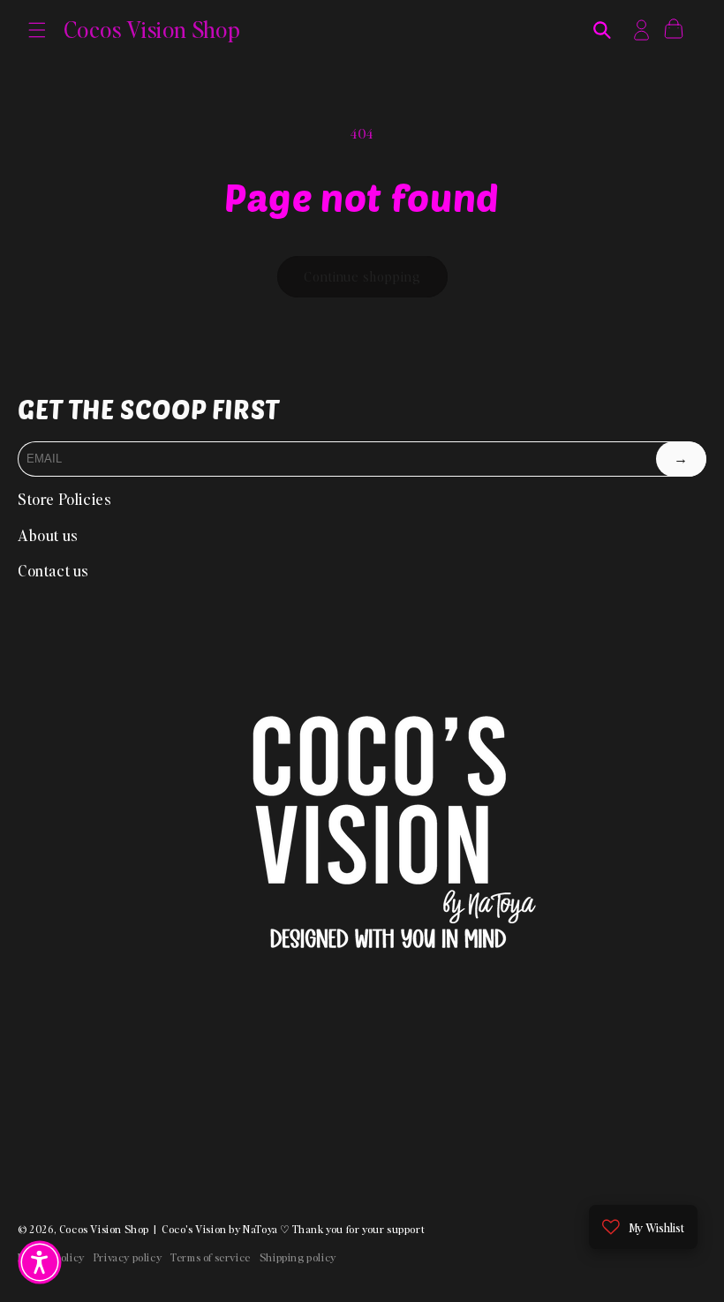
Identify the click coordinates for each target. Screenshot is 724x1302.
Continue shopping (362, 276)
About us (48, 535)
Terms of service (210, 1257)
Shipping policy (298, 1257)
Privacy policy (128, 1257)
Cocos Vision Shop (104, 1229)
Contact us (53, 570)
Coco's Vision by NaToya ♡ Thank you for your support (293, 1229)
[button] (37, 30)
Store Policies (64, 498)
